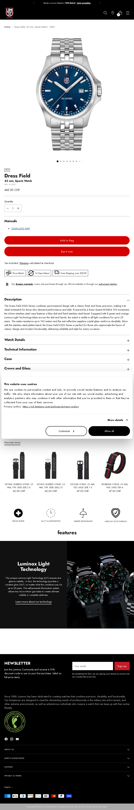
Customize (64, 431)
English (7, 787)
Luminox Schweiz (50, 806)
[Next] (100, 3)
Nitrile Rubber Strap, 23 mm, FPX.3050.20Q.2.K (51, 486)
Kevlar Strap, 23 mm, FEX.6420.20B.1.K (82, 486)
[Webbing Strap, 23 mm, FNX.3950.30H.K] (114, 465)
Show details (115, 420)
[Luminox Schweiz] (9, 13)
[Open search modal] (105, 12)
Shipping (24, 263)
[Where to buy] (112, 12)
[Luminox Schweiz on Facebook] (6, 739)
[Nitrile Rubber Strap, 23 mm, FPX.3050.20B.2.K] (19, 465)
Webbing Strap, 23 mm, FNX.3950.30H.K (114, 486)
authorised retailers (108, 284)
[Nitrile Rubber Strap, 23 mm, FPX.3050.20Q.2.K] (51, 465)
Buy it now (67, 251)
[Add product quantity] (8, 208)
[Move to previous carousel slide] (119, 642)
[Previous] (34, 3)
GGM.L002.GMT (20, 228)
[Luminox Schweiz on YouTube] (18, 739)
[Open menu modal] (127, 12)
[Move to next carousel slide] (127, 642)
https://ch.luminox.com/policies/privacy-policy (51, 406)
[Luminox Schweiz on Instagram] (12, 739)
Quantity (8, 201)
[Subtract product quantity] (18, 208)
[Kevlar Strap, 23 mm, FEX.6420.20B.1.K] (83, 465)
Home (7, 27)
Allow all (109, 431)
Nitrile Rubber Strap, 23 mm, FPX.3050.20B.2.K (19, 486)
